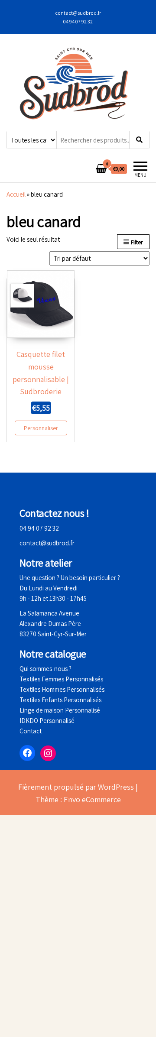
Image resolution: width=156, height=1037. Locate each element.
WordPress (116, 787)
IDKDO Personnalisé (47, 720)
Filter (137, 242)
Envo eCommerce (92, 799)
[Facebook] (27, 753)
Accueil (16, 194)
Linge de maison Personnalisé (60, 710)
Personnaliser (41, 428)
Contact (31, 731)
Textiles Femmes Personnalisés (61, 679)
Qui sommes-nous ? (46, 668)
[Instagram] (48, 753)
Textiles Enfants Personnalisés (60, 700)
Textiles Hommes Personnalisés (62, 689)
